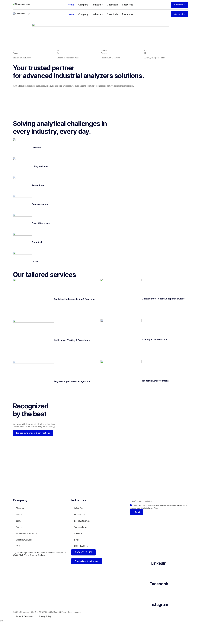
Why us (19, 514)
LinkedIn (158, 563)
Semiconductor (40, 204)
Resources (127, 4)
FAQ (18, 546)
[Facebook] (158, 573)
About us (20, 508)
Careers (19, 527)
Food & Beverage (41, 223)
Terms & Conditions (24, 616)
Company (83, 4)
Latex (35, 261)
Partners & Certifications (26, 533)
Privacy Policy (45, 616)
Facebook (159, 583)
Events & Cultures (24, 540)
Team (18, 521)
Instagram (158, 604)
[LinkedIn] (158, 552)
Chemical (37, 242)
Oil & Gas (36, 147)
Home (71, 4)
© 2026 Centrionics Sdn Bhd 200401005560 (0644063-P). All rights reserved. (47, 612)
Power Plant (38, 185)
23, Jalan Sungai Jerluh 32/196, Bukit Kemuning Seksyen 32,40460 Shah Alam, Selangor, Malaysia (39, 553)
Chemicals (112, 4)
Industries (98, 4)
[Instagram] (158, 593)
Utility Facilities (40, 166)
